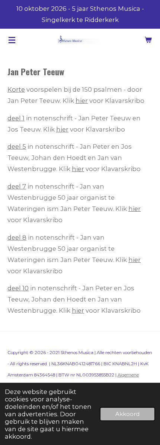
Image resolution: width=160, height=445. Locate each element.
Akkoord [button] (127, 413)
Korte (16, 89)
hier (82, 100)
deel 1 (16, 118)
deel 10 (18, 288)
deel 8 (16, 237)
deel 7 (16, 186)
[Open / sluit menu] (12, 39)
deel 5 (16, 146)
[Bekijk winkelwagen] (148, 39)
